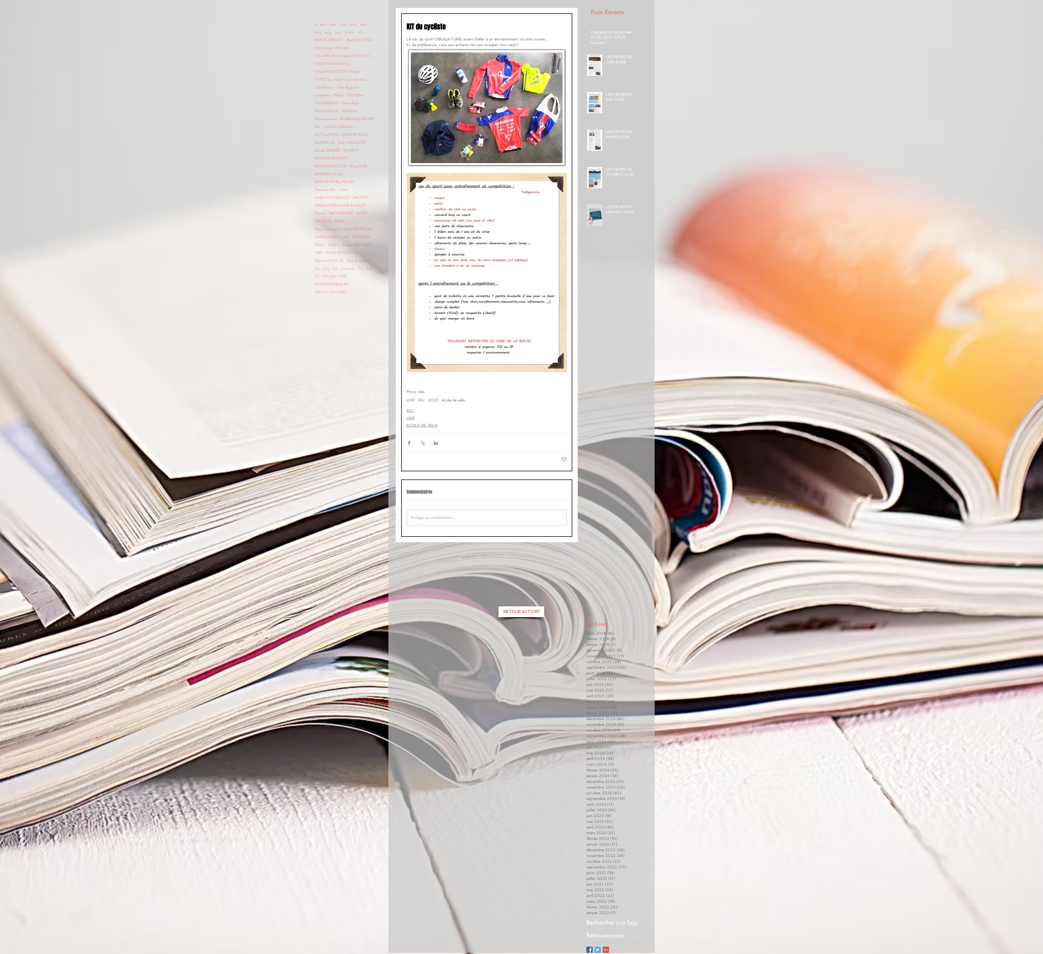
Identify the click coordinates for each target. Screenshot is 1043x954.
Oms (344, 189)
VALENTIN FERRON (331, 284)
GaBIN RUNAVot (355, 134)
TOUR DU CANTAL (342, 252)
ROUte (340, 221)
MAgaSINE (358, 166)
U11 (317, 268)
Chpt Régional (348, 87)
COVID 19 (323, 79)
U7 (317, 276)
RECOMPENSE (341, 213)
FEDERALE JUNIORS (356, 119)
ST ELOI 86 (361, 237)
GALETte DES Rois (338, 126)
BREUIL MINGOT (329, 40)
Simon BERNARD (356, 245)
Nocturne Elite (326, 189)
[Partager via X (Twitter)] (422, 442)
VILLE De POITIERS (331, 292)
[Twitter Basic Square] (598, 950)
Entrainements (326, 119)
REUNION (323, 221)
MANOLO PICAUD (331, 166)
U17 (360, 268)
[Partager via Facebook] (409, 442)
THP (318, 252)
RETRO (362, 213)
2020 (353, 24)
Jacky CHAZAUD (352, 142)
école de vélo (453, 400)
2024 (328, 32)
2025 (338, 32)
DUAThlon (355, 95)
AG (360, 32)
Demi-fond (350, 103)
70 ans (349, 32)
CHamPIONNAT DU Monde (337, 71)
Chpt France (324, 87)
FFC (410, 411)
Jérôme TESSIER (327, 150)
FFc (317, 126)
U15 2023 (347, 268)
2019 (343, 24)
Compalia (322, 95)
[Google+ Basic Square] (606, 950)
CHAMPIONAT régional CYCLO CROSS (345, 56)
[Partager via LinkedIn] (435, 442)
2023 (318, 32)
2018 (333, 24)
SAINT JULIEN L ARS (332, 237)
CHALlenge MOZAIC (332, 48)
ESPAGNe (349, 111)
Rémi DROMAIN (358, 229)
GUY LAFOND (326, 134)
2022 (363, 24)
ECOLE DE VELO (422, 425)
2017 (323, 24)
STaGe (320, 245)
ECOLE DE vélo (327, 111)
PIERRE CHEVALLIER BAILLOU (340, 205)
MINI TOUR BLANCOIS (334, 182)
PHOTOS (361, 197)
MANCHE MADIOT (331, 158)
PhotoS (320, 213)
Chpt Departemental (350, 79)
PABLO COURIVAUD (332, 197)
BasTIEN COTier (360, 40)
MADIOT (351, 150)
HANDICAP (325, 142)
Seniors (333, 245)
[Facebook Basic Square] (589, 950)
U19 (369, 268)
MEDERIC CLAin (328, 174)
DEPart (338, 95)
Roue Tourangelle (328, 229)
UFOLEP (329, 276)
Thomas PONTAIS (329, 260)
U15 (335, 268)
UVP (343, 276)
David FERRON (327, 103)
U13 (326, 268)
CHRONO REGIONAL (333, 63)
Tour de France (358, 260)
